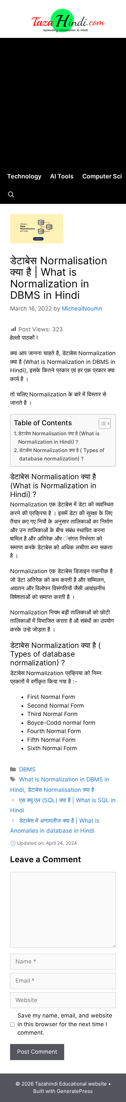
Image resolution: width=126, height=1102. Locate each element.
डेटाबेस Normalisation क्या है (61, 789)
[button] (11, 194)
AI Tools (62, 176)
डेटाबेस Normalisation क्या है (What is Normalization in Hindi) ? (58, 437)
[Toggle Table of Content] (101, 423)
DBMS (27, 769)
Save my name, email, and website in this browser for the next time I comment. (64, 1024)
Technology (24, 176)
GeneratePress (75, 1091)
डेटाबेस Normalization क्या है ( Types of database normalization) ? (61, 454)
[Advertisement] (63, 101)
